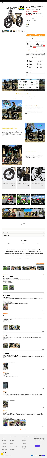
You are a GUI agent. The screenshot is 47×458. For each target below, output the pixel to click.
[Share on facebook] (42, 291)
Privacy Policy (24, 443)
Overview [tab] (9, 243)
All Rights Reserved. (9, 455)
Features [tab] (23, 243)
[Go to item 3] (8, 31)
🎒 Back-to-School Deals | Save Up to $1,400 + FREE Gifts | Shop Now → (23, 0)
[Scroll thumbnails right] (43, 268)
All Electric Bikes (4, 438)
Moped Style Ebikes (4, 440)
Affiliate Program (12, 449)
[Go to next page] (27, 429)
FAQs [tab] (38, 243)
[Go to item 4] (11, 31)
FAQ (10, 438)
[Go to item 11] (42, 268)
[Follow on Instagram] (3, 452)
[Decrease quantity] (27, 28)
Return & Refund (24, 440)
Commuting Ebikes (4, 446)
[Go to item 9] (25, 31)
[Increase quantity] (31, 28)
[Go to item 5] (14, 31)
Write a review (38, 263)
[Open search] (37, 272)
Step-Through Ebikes (4, 449)
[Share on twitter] (43, 291)
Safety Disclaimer (24, 446)
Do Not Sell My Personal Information (25, 448)
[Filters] (39, 272)
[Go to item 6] (16, 31)
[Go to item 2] (5, 31)
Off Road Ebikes (4, 443)
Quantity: (27, 26)
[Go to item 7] (19, 31)
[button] (28, 9)
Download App (12, 440)
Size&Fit (34, 18)
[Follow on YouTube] (5, 452)
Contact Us (11, 443)
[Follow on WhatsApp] (7, 452)
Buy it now (40, 35)
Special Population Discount (13, 446)
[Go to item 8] (22, 31)
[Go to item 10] (38, 268)
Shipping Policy (24, 438)
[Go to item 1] (3, 31)
